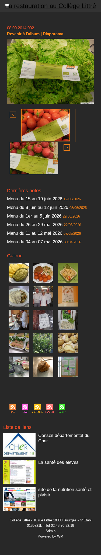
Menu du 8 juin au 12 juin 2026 (37, 207)
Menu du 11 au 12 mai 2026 (34, 233)
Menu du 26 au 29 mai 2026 (34, 224)
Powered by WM (50, 536)
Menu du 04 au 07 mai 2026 (34, 241)
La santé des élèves (58, 462)
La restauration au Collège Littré (50, 5)
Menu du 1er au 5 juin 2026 (35, 216)
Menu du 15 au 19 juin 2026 (34, 198)
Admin (50, 531)
